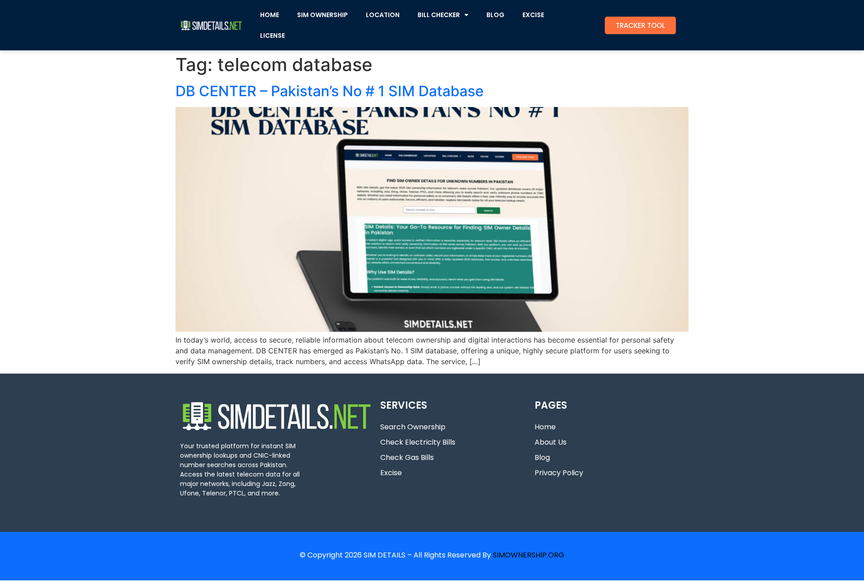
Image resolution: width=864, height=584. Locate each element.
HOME (269, 14)
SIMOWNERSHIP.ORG (528, 555)
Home (545, 427)
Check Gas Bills (407, 457)
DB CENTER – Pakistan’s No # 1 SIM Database (330, 91)
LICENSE (272, 35)
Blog (542, 457)
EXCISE (533, 14)
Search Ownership (413, 427)
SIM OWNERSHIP (322, 14)
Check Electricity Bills (417, 442)
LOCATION (383, 14)
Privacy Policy (559, 473)
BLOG (495, 14)
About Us (551, 442)
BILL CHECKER (439, 14)
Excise (391, 473)
